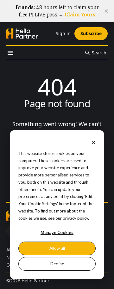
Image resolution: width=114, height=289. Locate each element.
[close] (106, 11)
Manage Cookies (57, 232)
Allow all (57, 248)
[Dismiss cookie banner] (94, 142)
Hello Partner (35, 281)
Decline (57, 263)
